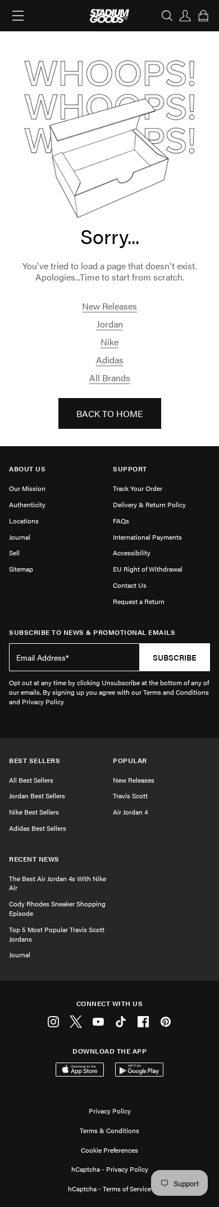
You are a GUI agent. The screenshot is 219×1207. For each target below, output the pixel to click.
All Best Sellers (31, 780)
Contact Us (130, 585)
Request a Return (139, 601)
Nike (109, 341)
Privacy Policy (110, 1111)
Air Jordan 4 (130, 812)
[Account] (185, 15)
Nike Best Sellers (34, 812)
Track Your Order (137, 488)
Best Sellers (34, 760)
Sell (14, 553)
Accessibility (131, 553)
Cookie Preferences (109, 1150)
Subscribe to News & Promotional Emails (92, 632)
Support (130, 469)
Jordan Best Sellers (37, 795)
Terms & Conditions (109, 1130)
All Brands (109, 377)
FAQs (121, 521)
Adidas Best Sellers (37, 828)
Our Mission (27, 488)
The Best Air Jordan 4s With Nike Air (57, 883)
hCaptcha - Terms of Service (109, 1188)
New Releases (109, 306)
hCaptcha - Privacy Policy (109, 1169)
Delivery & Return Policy (149, 504)
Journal (19, 537)
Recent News (34, 859)
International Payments (147, 537)
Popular (130, 760)
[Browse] (18, 15)
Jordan (110, 323)
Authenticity (27, 504)
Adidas (110, 359)
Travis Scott (130, 795)
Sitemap (21, 569)
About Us (27, 469)
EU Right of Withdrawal (147, 569)
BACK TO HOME (109, 413)
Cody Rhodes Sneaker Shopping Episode (57, 908)
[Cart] (203, 15)
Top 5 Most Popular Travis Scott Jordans (56, 934)
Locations (24, 521)
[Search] (167, 15)
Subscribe (175, 657)
